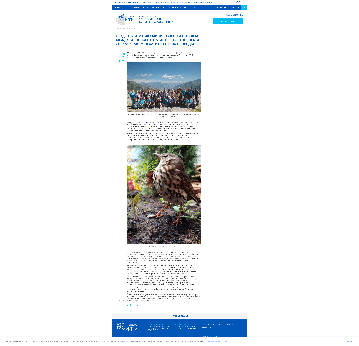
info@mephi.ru (153, 330)
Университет (119, 7)
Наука (145, 7)
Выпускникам (147, 2)
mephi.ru (215, 327)
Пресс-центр (188, 7)
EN (238, 7)
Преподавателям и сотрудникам (166, 2)
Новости (133, 28)
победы (136, 305)
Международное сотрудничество (165, 7)
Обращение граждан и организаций (212, 336)
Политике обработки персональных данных (218, 341)
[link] (179, 316)
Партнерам (185, 2)
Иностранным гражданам (202, 2)
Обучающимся (133, 2)
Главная (118, 28)
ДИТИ (129, 305)
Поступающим (118, 2)
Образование (134, 7)
